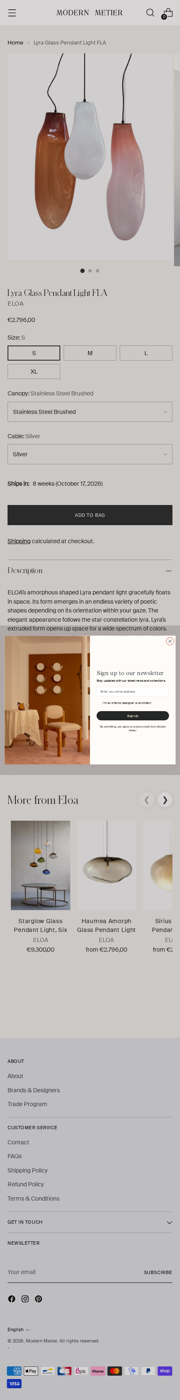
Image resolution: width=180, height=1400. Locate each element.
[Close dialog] (170, 641)
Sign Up (132, 715)
